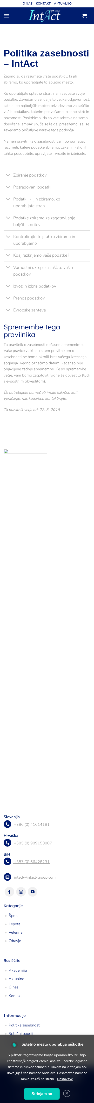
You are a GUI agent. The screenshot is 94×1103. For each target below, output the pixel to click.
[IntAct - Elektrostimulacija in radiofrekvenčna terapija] (44, 15)
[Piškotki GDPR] (14, 1045)
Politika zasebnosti (24, 1025)
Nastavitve (65, 1079)
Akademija (18, 970)
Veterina (15, 932)
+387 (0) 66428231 (32, 862)
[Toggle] (8, 175)
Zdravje (15, 940)
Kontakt (43, 3)
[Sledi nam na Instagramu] (21, 892)
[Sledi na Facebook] (9, 892)
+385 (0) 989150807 (33, 843)
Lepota (14, 924)
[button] (6, 16)
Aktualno (63, 3)
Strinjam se (42, 1094)
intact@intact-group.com (35, 877)
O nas (28, 3)
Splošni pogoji (21, 1033)
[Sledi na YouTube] (32, 892)
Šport (13, 915)
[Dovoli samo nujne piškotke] (66, 1093)
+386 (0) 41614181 (32, 824)
